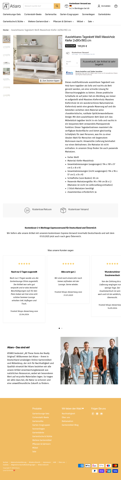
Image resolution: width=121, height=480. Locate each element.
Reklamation (67, 421)
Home (6, 30)
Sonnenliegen (88, 14)
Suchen (5, 462)
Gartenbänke (104, 14)
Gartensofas (50, 14)
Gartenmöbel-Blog (70, 425)
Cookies (6, 465)
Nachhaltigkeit (68, 413)
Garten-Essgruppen (69, 14)
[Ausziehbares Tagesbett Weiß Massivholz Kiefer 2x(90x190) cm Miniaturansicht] (6, 39)
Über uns (66, 417)
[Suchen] (57, 6)
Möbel (80, 21)
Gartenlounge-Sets (12, 14)
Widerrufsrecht (43, 465)
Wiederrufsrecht (34, 462)
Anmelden (105, 6)
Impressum (47, 462)
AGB (54, 462)
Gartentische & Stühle (13, 21)
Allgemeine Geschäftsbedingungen (23, 465)
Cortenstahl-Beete (32, 14)
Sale (90, 21)
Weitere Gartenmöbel (38, 21)
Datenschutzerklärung (18, 462)
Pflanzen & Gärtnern (62, 21)
